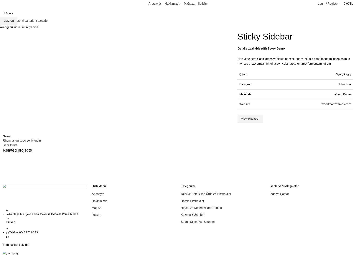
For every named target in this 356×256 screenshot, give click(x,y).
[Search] (312, 3)
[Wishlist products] (309, 3)
